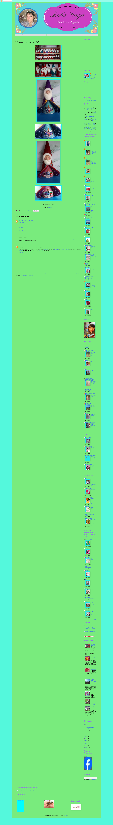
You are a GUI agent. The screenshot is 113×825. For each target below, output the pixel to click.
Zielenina (87, 506)
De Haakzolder (88, 464)
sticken (87, 127)
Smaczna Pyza (88, 497)
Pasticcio (92, 361)
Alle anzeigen (94, 430)
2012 (86, 742)
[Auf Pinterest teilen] (38, 211)
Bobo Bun (87, 267)
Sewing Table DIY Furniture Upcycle (93, 613)
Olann (86, 214)
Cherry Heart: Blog (89, 194)
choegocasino (31, 238)
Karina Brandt (86, 756)
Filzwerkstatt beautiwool (88, 404)
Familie (85, 111)
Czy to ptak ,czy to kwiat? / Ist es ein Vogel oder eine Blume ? (93, 702)
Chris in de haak (89, 437)
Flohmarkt (93, 118)
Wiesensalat (88, 281)
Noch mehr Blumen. (93, 692)
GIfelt (86, 360)
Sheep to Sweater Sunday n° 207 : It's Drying (93, 209)
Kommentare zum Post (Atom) (27, 275)
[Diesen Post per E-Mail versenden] (33, 211)
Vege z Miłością (88, 518)
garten (91, 119)
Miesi (86, 167)
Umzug (85, 129)
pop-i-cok (87, 548)
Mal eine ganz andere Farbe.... (93, 302)
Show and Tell (88, 539)
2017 (86, 733)
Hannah (87, 263)
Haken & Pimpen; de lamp (93, 457)
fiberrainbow (88, 140)
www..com (20, 800)
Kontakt (43, 34)
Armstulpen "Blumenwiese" (93, 708)
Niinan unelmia (88, 579)
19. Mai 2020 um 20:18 (28, 220)
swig (86, 369)
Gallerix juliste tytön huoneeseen (93, 582)
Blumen (95, 107)
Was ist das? (20, 811)
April (88, 730)
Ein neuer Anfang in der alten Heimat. (93, 680)
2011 (86, 743)
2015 (86, 736)
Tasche (94, 128)
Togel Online (21, 222)
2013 (86, 740)
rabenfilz (87, 413)
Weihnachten (86, 131)
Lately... (92, 195)
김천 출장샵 (45, 249)
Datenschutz (55, 34)
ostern (85, 123)
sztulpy (89, 128)
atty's (86, 236)
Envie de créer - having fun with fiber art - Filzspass (93, 425)
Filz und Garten (88, 176)
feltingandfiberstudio (90, 345)
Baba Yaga (94, 74)
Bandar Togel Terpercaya (24, 224)
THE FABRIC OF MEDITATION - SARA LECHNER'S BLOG (89, 379)
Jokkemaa (87, 601)
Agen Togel (21, 230)
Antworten (21, 231)
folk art (85, 119)
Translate (94, 779)
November (89, 725)
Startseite (18, 34)
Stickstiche (93, 127)
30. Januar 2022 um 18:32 (28, 235)
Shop (38, 34)
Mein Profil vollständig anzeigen (92, 77)
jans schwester (88, 446)
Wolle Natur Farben (89, 149)
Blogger (65, 815)
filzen (94, 112)
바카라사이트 (38, 238)
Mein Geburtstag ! (93, 669)
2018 (86, 724)
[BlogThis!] (34, 211)
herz (86, 120)
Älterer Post (78, 273)
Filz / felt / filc (32, 34)
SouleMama (88, 597)
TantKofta (87, 290)
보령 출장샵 (41, 250)
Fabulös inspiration (89, 227)
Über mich (24, 34)
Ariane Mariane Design (90, 422)
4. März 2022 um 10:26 (29, 246)
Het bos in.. (93, 589)
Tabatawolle (88, 299)
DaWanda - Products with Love (91, 100)
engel (94, 109)
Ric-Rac (87, 570)
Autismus (87, 107)
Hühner (89, 120)
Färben (93, 111)
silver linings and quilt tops (90, 598)
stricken (85, 128)
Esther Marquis (88, 245)
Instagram (50, 207)
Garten (49, 34)
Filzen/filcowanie (89, 116)
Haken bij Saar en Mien (90, 455)
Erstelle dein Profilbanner (88, 770)
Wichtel (92, 131)
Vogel (92, 129)
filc (90, 112)
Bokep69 (21, 220)
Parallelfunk (88, 389)
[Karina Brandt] (88, 769)
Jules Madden (88, 610)
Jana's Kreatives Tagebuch (89, 158)
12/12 (92, 370)
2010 (86, 745)
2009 (86, 747)
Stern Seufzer (88, 390)
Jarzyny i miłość (89, 488)
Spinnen (94, 125)
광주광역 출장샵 (65, 249)
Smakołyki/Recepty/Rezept (92, 124)
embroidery (86, 109)
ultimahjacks (21, 246)
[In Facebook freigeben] (37, 211)
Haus (95, 119)
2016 (86, 734)
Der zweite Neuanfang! (93, 645)
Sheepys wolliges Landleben (89, 218)
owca (89, 123)
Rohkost (93, 123)
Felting (85, 112)
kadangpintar (73, 238)
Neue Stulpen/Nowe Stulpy (93, 657)
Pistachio (87, 478)
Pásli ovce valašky (89, 254)
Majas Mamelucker (89, 278)
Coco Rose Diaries (89, 557)
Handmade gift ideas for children (93, 247)
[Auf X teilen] (35, 211)
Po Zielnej (93, 489)
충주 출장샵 (56, 249)
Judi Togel (21, 227)
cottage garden (90, 108)
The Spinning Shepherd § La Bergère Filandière (90, 204)
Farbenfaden (88, 185)
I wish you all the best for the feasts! (93, 382)
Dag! (86, 264)
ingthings (87, 588)
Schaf (85, 124)
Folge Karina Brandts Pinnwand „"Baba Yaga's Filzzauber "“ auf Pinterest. (89, 627)
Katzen (93, 120)
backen (91, 107)
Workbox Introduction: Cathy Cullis (93, 310)
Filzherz (88, 118)
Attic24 (86, 566)
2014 (86, 738)
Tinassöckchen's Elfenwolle (89, 277)
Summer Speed (88, 567)
